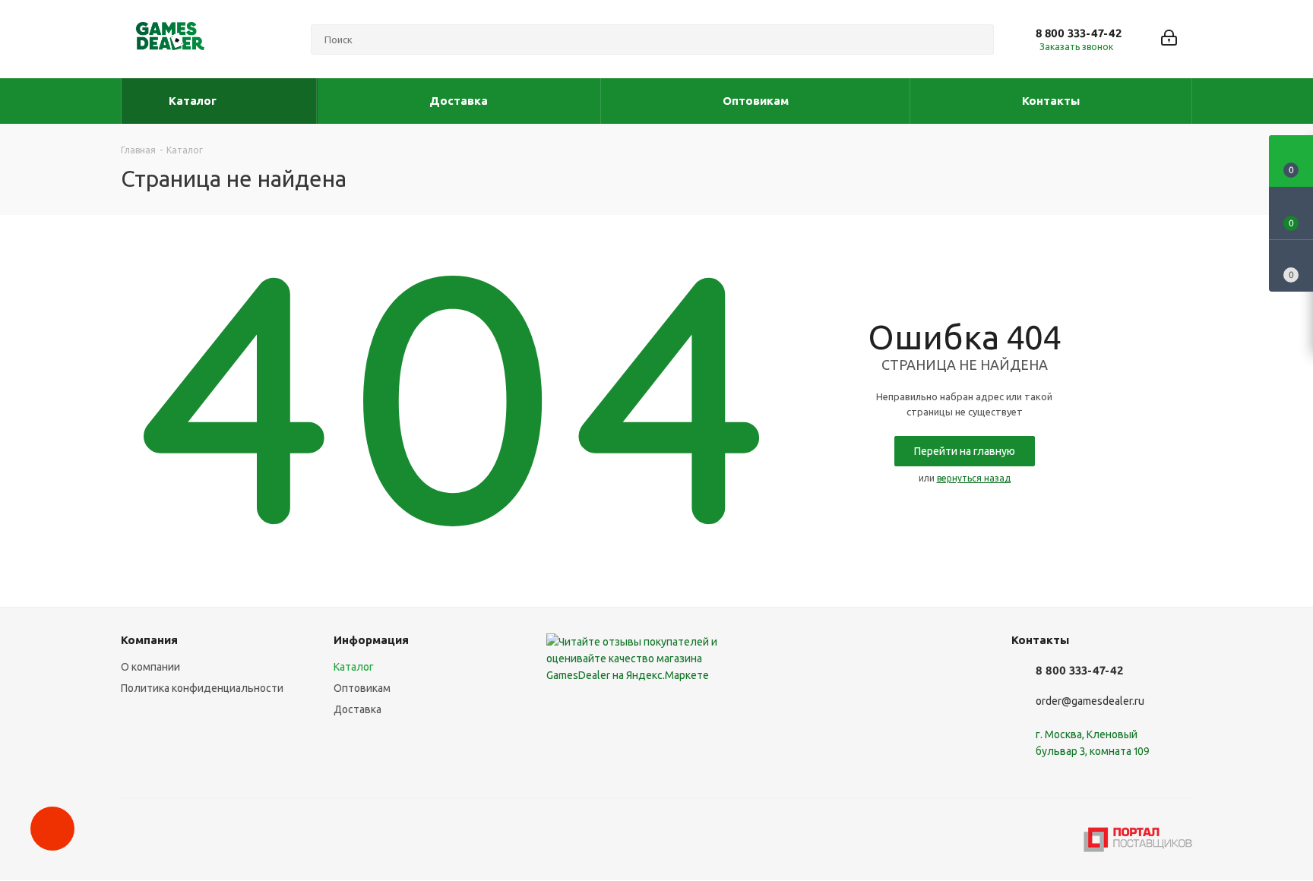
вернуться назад (974, 478)
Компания (149, 639)
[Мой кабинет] (1169, 39)
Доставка (357, 709)
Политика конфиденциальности (202, 688)
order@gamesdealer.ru (1090, 701)
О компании (150, 667)
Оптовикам (362, 688)
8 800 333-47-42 (1079, 33)
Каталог (354, 667)
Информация (371, 639)
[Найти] (975, 39)
